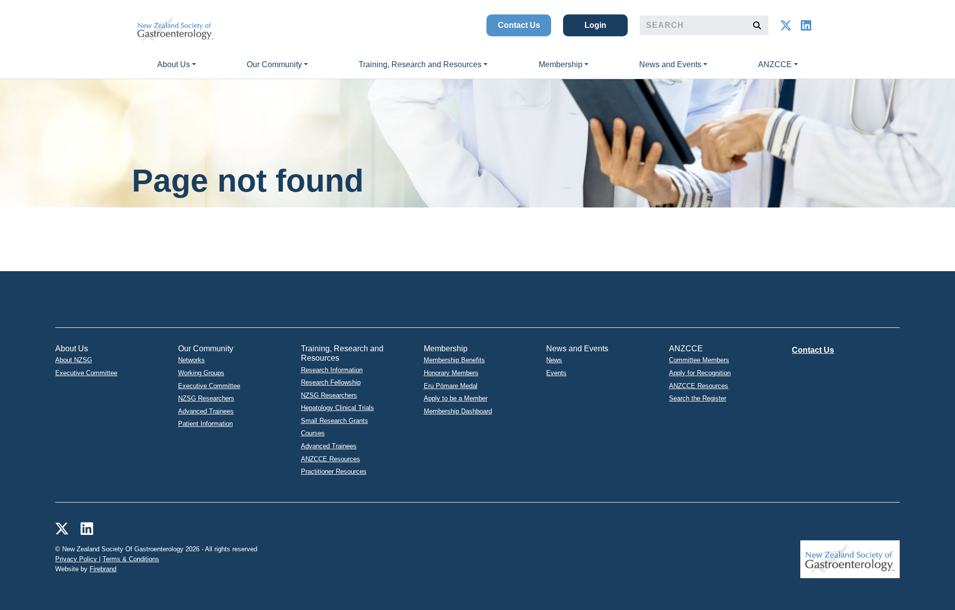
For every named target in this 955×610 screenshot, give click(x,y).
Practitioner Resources (334, 471)
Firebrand (103, 569)
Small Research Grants (334, 420)
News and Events (670, 64)
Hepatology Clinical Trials (337, 407)
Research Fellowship (331, 382)
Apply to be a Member (455, 398)
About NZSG (73, 360)
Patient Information (205, 423)
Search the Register (697, 398)
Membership (560, 64)
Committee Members (699, 360)
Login (595, 25)
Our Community (274, 64)
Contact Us (519, 25)
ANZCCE (775, 64)
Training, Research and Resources (420, 64)
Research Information (332, 370)
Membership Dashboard (458, 411)
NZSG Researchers (206, 398)
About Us (173, 64)
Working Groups (201, 373)
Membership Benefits (454, 360)
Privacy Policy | (77, 559)
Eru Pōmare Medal (451, 386)
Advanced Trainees (206, 411)
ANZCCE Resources (330, 459)
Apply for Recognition (700, 373)
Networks (191, 360)
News (554, 360)
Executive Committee (86, 373)
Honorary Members (451, 373)
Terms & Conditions (130, 559)
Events (556, 373)
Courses (313, 433)
